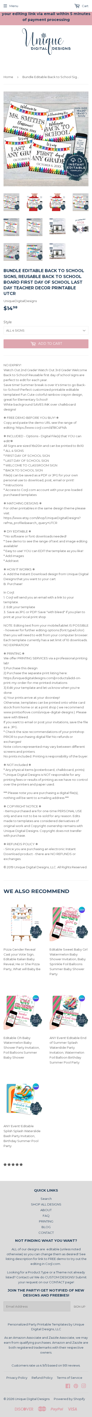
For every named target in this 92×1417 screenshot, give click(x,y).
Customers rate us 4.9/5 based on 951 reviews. (46, 1365)
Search (46, 1199)
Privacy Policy (16, 1378)
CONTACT (46, 1232)
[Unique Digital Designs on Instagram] (83, 1386)
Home (8, 77)
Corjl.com (52, 1264)
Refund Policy (42, 1378)
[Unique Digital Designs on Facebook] (67, 1386)
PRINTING (46, 1221)
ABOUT (46, 1210)
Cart (84, 6)
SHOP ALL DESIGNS (46, 1204)
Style (8, 322)
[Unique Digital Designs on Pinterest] (75, 1386)
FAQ (46, 1216)
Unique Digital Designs (32, 1399)
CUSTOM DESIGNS (59, 1277)
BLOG (46, 1227)
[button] (13, 1164)
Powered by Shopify (69, 1399)
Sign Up (79, 1306)
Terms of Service (69, 1378)
